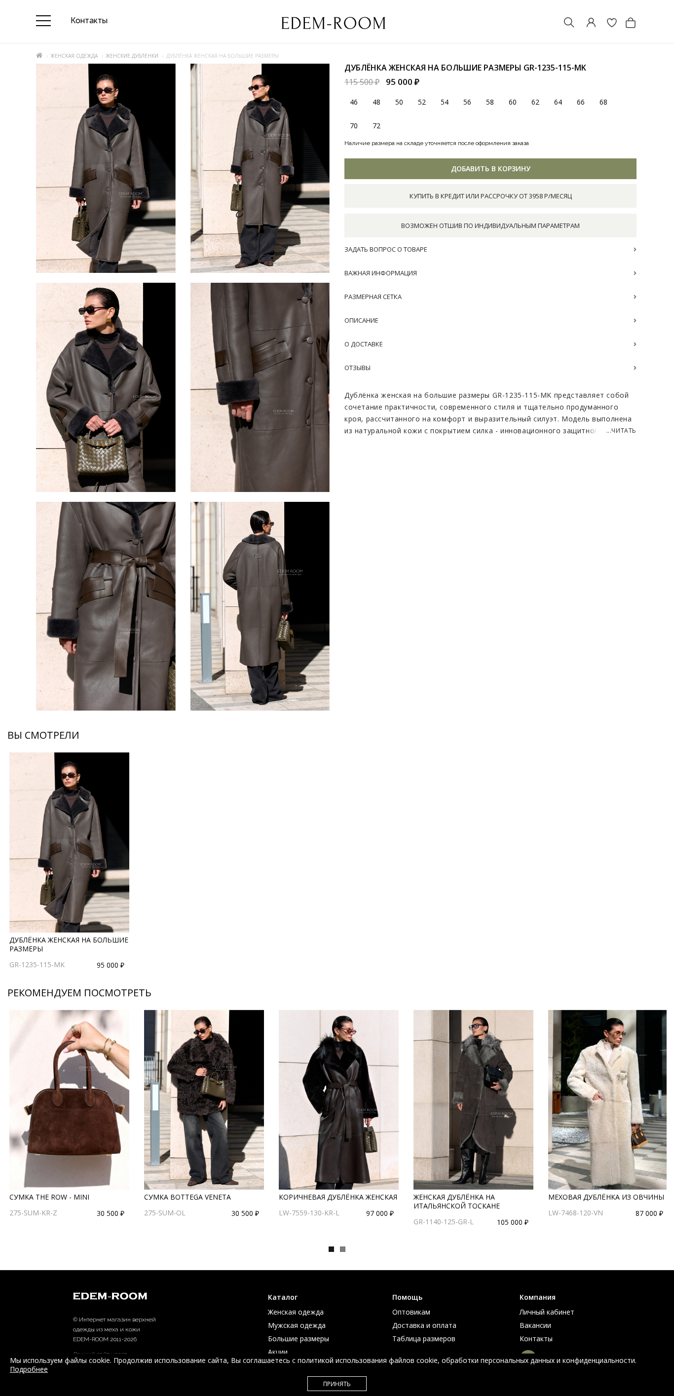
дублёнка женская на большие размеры (68, 944)
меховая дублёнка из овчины (606, 1197)
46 (354, 102)
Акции (278, 1352)
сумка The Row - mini (49, 1197)
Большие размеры (298, 1338)
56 (467, 102)
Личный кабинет (547, 1312)
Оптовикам (411, 1312)
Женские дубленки (132, 55)
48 (376, 102)
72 (376, 126)
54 (445, 102)
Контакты (536, 1338)
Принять (337, 1384)
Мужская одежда (297, 1325)
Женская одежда (74, 55)
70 (354, 126)
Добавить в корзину (490, 169)
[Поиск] (564, 23)
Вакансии (535, 1325)
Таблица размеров (423, 1338)
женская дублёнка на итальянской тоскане (456, 1201)
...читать (621, 431)
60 (513, 102)
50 (399, 102)
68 (603, 102)
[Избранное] (607, 23)
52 (422, 102)
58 (490, 102)
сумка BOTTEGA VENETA (187, 1197)
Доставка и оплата (424, 1325)
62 (535, 102)
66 (581, 102)
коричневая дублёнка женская (338, 1197)
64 (558, 102)
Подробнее (29, 1369)
